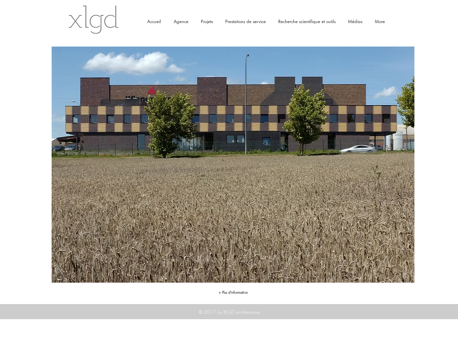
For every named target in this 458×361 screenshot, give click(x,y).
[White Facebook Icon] (378, 354)
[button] (233, 165)
